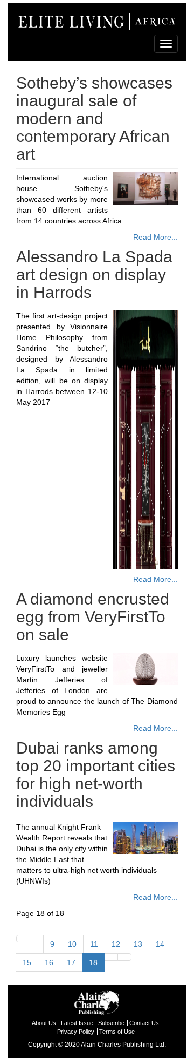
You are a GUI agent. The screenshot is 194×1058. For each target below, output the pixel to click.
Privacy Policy (75, 1031)
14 (160, 944)
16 (49, 962)
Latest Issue (77, 1023)
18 (93, 962)
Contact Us (144, 1023)
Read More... (155, 237)
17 (71, 962)
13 (138, 944)
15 (27, 962)
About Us (44, 1023)
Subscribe (111, 1023)
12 (116, 944)
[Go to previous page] (37, 938)
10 (72, 944)
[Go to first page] (23, 938)
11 (94, 944)
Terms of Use (117, 1031)
